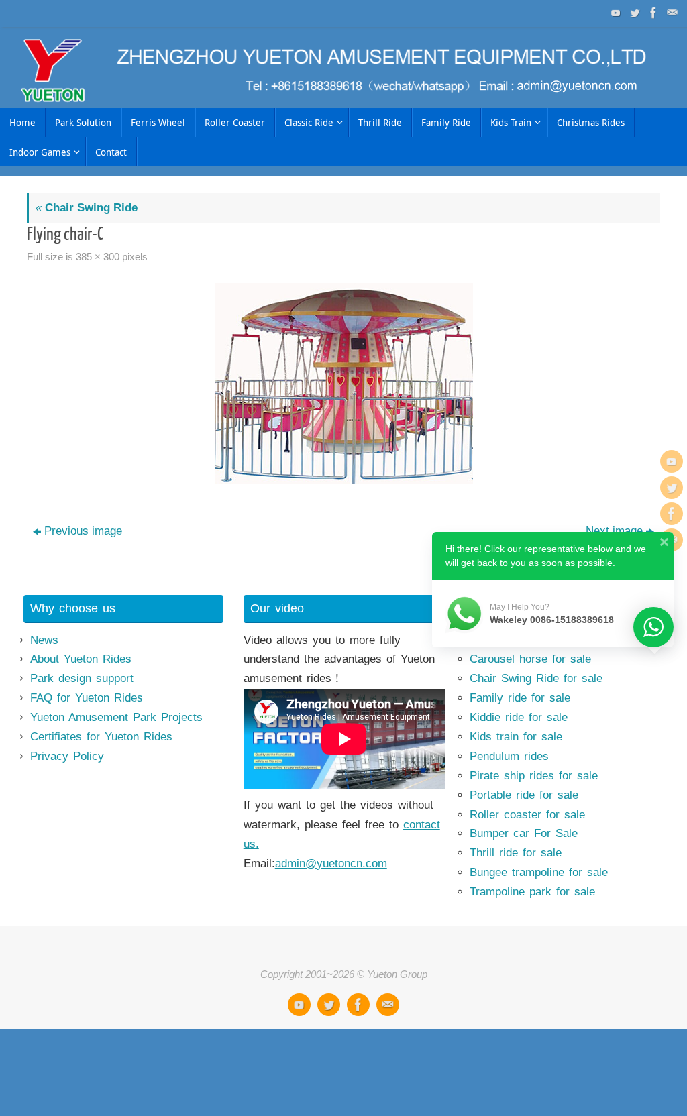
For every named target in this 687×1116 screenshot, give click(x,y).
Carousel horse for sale (530, 659)
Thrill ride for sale (516, 852)
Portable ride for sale (524, 795)
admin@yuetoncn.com (331, 863)
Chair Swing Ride (87, 207)
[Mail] (671, 12)
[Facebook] (652, 12)
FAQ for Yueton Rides (86, 697)
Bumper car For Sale (524, 833)
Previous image (83, 530)
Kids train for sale (516, 736)
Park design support (82, 678)
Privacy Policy (67, 756)
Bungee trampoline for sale (539, 872)
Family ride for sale (520, 697)
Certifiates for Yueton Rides (101, 736)
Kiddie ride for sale (519, 717)
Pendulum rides (509, 756)
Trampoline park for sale (532, 891)
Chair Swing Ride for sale (536, 678)
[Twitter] (633, 12)
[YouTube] (614, 12)
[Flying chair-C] (343, 383)
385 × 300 (97, 256)
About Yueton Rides (80, 659)
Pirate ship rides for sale (534, 775)
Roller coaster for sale (527, 814)
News (44, 640)
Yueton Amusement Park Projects (116, 717)
